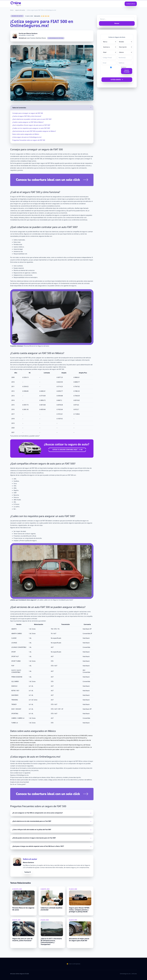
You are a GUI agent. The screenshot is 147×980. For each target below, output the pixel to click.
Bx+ (15, 509)
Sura (15, 483)
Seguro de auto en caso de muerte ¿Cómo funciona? (22, 940)
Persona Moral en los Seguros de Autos (36, 346)
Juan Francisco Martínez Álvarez (36, 38)
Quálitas (16, 481)
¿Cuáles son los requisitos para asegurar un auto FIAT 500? (31, 128)
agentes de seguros (70, 286)
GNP (15, 493)
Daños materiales (19, 240)
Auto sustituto (18, 266)
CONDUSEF (83, 735)
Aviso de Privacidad (126, 71)
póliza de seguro (53, 283)
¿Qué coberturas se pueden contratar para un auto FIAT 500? (32, 119)
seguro (14, 197)
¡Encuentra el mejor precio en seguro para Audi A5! (79, 940)
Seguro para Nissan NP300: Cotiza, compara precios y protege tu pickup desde (79, 910)
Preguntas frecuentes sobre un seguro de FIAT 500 (28, 140)
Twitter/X (27, 872)
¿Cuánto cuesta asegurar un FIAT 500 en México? (28, 122)
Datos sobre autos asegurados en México (25, 134)
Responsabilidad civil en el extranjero (25, 277)
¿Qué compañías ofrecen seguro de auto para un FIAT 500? (31, 125)
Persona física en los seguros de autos (23, 909)
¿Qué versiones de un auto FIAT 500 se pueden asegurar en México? (34, 131)
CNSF (12, 747)
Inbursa (16, 497)
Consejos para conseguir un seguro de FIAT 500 (27, 113)
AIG (15, 502)
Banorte (16, 495)
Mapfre (16, 490)
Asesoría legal (18, 249)
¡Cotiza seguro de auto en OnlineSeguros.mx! (26, 137)
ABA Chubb (17, 500)
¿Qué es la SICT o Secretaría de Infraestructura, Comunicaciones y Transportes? (51, 941)
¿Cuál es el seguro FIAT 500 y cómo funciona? (26, 116)
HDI (15, 486)
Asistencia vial (18, 251)
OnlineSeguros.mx (51, 159)
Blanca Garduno (31, 33)
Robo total (17, 242)
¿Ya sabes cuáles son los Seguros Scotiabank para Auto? (55, 600)
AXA (15, 479)
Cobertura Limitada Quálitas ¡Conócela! (51, 909)
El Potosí (16, 504)
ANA (15, 488)
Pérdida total (18, 244)
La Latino (16, 507)
